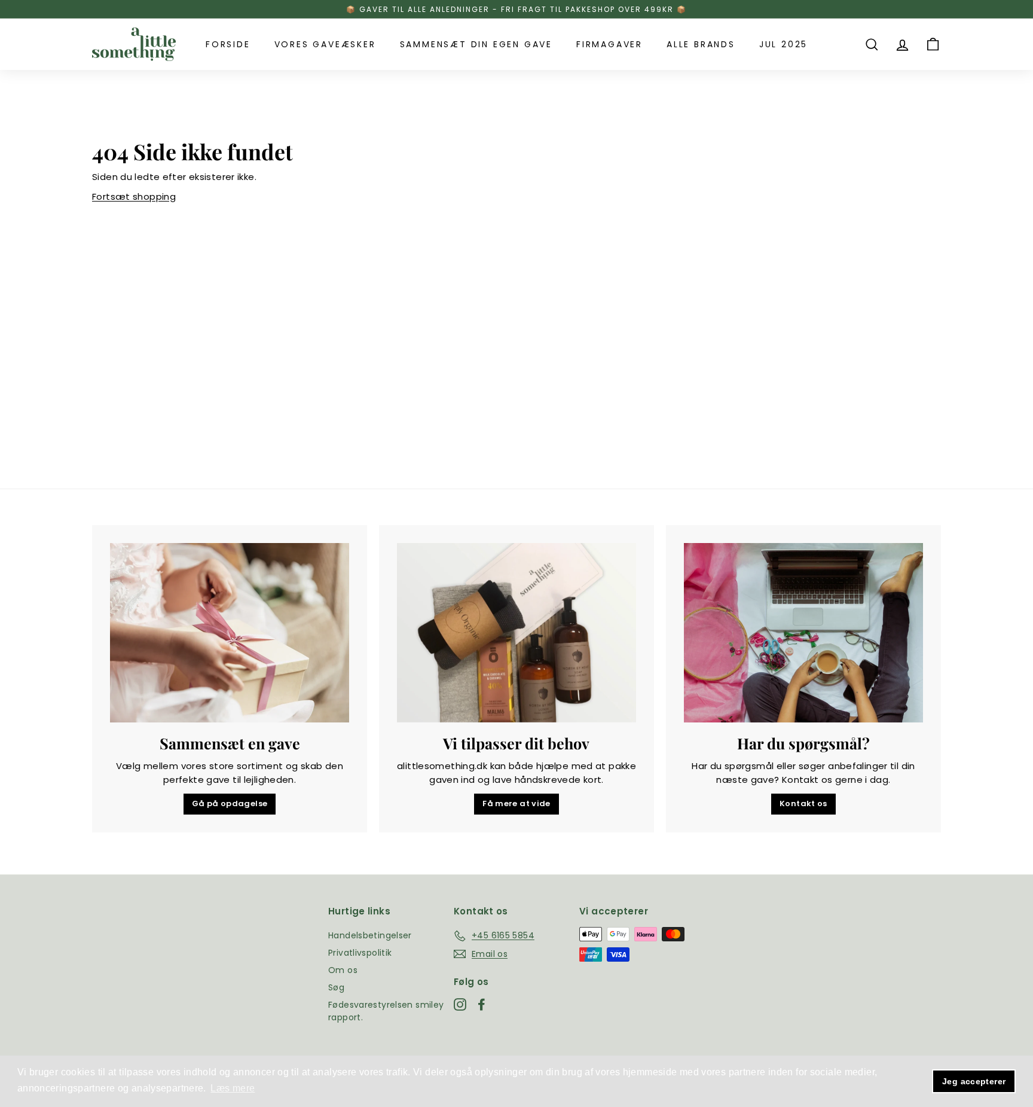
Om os (342, 970)
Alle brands (701, 44)
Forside (228, 44)
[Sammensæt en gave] (229, 632)
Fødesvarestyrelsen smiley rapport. (386, 1011)
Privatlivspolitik (360, 953)
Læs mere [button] (232, 1088)
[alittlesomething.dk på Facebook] (481, 1004)
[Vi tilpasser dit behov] (516, 632)
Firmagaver (609, 44)
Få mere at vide (516, 803)
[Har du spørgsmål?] (803, 632)
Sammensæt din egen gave (476, 44)
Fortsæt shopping (134, 196)
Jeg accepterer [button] (974, 1081)
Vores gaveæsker (325, 44)
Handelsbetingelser (370, 935)
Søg (336, 987)
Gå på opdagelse (230, 803)
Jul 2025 (783, 44)
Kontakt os (803, 803)
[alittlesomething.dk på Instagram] (460, 1004)
